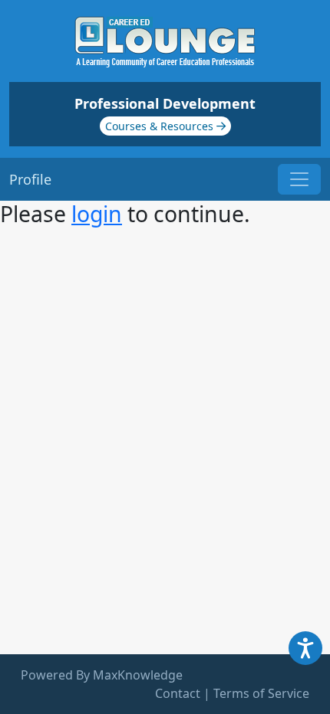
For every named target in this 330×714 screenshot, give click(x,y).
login (96, 213)
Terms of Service (261, 693)
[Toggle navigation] (299, 179)
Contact (177, 693)
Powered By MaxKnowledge (102, 675)
